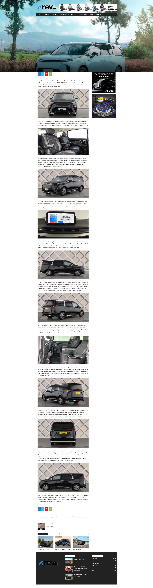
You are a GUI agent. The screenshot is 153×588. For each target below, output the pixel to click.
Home (40, 14)
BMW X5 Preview (77, 549)
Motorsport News (95, 563)
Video (72, 14)
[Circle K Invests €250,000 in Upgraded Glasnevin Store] (69, 569)
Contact (98, 14)
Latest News (94, 558)
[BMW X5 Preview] (81, 542)
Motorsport (82, 14)
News (54, 14)
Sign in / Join (39, 2)
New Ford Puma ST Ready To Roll (47, 517)
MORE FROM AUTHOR (53, 534)
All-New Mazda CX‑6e (79, 559)
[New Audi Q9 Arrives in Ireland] (63, 542)
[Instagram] (48, 528)
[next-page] (88, 534)
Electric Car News (96, 568)
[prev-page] (86, 534)
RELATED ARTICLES (43, 534)
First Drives (63, 14)
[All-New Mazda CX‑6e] (69, 561)
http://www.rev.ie (50, 526)
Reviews (47, 14)
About (91, 14)
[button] (115, 14)
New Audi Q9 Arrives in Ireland (62, 549)
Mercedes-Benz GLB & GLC (44, 549)
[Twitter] (42, 74)
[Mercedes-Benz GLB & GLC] (45, 542)
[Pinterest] (46, 74)
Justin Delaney (42, 64)
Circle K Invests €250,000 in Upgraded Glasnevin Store (80, 567)
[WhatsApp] (50, 74)
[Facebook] (39, 74)
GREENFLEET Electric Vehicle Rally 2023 (76, 517)
